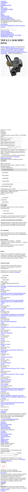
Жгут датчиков (4, 384)
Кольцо (2, 338)
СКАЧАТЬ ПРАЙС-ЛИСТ (7, 18)
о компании (4, 10)
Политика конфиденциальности (10, 419)
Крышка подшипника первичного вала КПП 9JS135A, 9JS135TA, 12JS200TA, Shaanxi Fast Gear (13, 396)
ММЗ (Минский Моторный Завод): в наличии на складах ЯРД (12, 48)
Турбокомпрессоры (5, 427)
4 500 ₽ (2, 323)
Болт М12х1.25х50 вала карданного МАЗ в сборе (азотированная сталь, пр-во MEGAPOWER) (13, 294)
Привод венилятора (6, 428)
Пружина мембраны (6, 362)
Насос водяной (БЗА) (6, 379)
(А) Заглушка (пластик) (6, 357)
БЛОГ (2, 6)
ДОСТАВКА (4, 8)
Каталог (13, 46)
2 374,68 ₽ (3, 398)
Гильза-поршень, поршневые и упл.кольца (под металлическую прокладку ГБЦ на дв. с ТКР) (13, 315)
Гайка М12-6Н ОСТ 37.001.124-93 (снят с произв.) (13, 327)
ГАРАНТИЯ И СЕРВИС (7, 9)
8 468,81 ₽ (3, 317)
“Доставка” (17, 272)
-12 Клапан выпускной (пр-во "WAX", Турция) (13, 368)
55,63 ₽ (2, 364)
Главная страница (5, 46)
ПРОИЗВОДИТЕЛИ (6, 5)
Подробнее (3, 482)
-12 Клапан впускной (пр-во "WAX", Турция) (12, 374)
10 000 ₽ (3, 381)
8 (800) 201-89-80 (5, 16)
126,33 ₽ (3, 340)
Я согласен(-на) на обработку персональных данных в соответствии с (13, 157)
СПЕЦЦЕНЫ (4, 2)
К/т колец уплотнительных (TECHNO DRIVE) (12, 308)
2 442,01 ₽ (3, 391)
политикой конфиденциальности (10, 157)
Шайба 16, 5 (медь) (5, 344)
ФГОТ (2, 438)
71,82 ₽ (2, 310)
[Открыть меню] (1, 28)
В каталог (3, 490)
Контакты (3, 412)
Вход (2, 13)
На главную (4, 472)
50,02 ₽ (2, 289)
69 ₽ (2, 296)
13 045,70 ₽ (3, 385)
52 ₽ (2, 304)
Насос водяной (4, 425)
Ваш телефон (4, 141)
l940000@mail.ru (5, 442)
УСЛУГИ (3, 4)
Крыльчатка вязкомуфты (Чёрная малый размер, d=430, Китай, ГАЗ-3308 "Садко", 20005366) (13, 389)
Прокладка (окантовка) (6, 332)
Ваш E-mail (3, 143)
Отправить (3, 160)
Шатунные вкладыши (6, 424)
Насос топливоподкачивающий (9, 321)
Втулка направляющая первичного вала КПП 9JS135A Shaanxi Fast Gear (12, 403)
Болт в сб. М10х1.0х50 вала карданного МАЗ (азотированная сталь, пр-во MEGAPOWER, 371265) (12, 302)
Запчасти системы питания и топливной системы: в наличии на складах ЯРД (12, 51)
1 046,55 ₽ (3, 352)
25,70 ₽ (2, 358)
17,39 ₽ (2, 328)
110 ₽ (2, 405)
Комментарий (4, 148)
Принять (3, 483)
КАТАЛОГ (3, 1)
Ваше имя (3, 138)
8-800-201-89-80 (5, 439)
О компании (4, 411)
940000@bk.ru (4, 440)
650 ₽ (2, 375)
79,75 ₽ (2, 334)
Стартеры (3, 421)
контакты (3, 12)
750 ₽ (2, 370)
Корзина (3, 14)
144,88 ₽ (3, 345)
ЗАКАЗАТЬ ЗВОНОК (6, 17)
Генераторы (4, 423)
